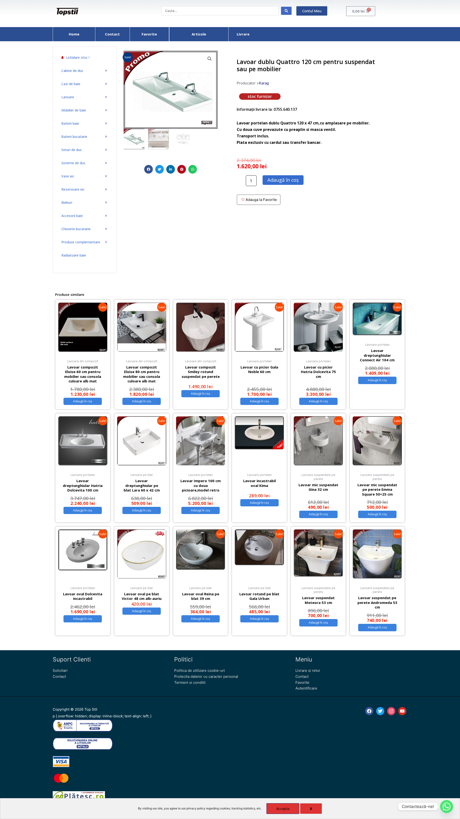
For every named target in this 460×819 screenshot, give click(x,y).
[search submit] (286, 11)
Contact (59, 676)
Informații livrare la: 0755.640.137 (267, 109)
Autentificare (306, 688)
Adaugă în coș (283, 180)
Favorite (302, 682)
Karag (264, 83)
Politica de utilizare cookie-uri (199, 670)
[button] (148, 169)
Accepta (282, 809)
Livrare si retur (307, 670)
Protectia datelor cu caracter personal (206, 676)
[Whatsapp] (446, 806)
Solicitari (60, 670)
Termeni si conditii (190, 682)
